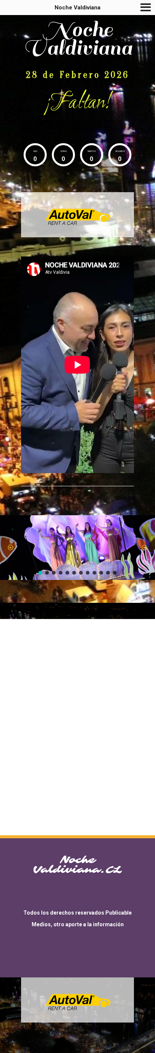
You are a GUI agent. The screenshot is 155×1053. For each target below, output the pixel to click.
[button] (11, 548)
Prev (43, 215)
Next (112, 215)
